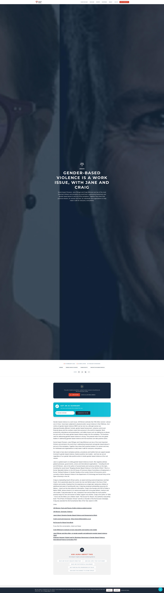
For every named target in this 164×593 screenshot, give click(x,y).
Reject (109, 590)
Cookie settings (125, 590)
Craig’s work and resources (61, 519)
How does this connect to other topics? (82, 570)
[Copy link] (89, 372)
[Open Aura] (160, 589)
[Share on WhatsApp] (82, 372)
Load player (75, 394)
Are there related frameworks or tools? (82, 567)
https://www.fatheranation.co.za (81, 519)
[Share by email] (79, 372)
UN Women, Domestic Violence (62, 511)
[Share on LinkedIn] (85, 372)
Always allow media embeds (88, 394)
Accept (117, 590)
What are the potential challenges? (82, 564)
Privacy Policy (47, 590)
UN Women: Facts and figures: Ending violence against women (72, 508)
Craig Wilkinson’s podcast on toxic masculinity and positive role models (75, 530)
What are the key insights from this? (70, 561)
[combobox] (65, 413)
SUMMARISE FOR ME (83, 412)
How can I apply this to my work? (95, 561)
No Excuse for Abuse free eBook (63, 522)
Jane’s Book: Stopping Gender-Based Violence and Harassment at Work (75, 515)
